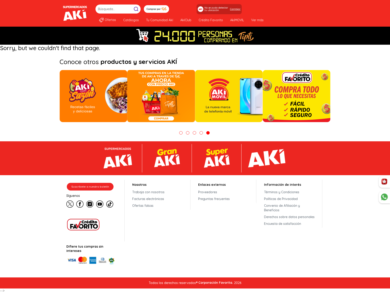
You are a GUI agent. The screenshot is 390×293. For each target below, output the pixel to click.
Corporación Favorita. (215, 283)
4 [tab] (201, 133)
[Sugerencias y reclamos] (384, 197)
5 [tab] (208, 133)
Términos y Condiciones (281, 192)
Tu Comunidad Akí (159, 20)
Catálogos (131, 20)
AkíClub (185, 20)
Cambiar (235, 9)
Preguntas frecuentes (214, 199)
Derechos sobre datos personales (289, 217)
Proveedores (207, 192)
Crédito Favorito (211, 20)
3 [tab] (194, 133)
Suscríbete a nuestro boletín (90, 186)
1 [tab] (181, 133)
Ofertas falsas (142, 206)
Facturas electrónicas (148, 199)
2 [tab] (187, 133)
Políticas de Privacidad (281, 199)
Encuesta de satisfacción (282, 224)
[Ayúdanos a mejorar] (384, 182)
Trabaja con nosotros (148, 192)
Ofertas (110, 20)
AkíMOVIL (237, 20)
